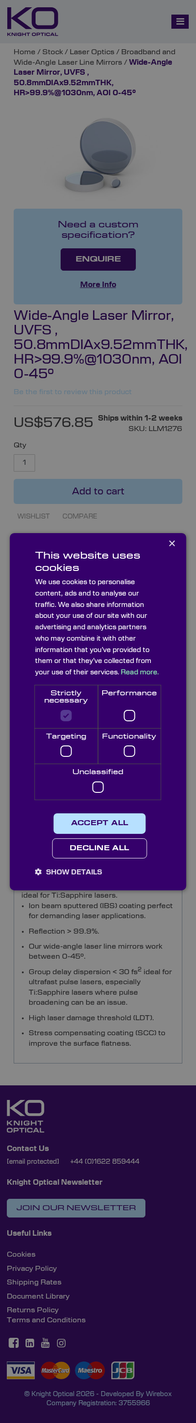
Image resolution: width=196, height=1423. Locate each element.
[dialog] (98, 711)
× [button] (171, 543)
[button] (68, 872)
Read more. (140, 672)
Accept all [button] (100, 823)
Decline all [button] (99, 848)
